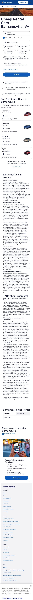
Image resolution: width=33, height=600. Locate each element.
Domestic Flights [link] (7, 526)
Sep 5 (8, 48)
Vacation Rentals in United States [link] (10, 521)
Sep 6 (22, 48)
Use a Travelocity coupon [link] (9, 578)
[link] (16, 434)
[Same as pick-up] (16, 42)
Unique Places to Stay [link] (8, 537)
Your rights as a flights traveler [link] (10, 580)
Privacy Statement (7, 598)
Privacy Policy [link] (6, 547)
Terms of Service (17, 598)
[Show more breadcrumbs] (2, 6)
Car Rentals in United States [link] (9, 529)
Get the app (16, 478)
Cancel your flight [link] (7, 572)
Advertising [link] (5, 511)
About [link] (4, 493)
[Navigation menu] (30, 2)
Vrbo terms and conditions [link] (9, 555)
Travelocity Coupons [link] (8, 534)
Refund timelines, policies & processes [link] (12, 575)
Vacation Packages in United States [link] (11, 524)
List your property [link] (7, 498)
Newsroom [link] (5, 503)
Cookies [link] (5, 549)
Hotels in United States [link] (8, 518)
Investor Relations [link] (7, 506)
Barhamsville (11, 34)
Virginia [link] (7, 6)
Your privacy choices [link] (8, 560)
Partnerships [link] (6, 501)
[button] (16, 69)
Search (16, 74)
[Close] (31, 586)
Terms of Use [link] (6, 552)
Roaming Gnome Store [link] (8, 509)
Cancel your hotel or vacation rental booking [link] (13, 570)
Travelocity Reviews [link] (7, 532)
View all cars (17, 167)
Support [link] (4, 567)
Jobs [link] (4, 495)
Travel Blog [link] (5, 540)
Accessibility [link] (6, 557)
